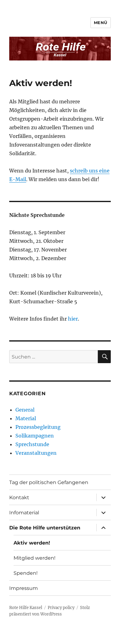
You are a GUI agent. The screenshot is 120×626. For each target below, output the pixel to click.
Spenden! (26, 573)
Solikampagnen (34, 436)
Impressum (23, 588)
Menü (100, 22)
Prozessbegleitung (38, 427)
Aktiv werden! (32, 543)
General (24, 410)
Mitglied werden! (34, 558)
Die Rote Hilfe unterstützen (44, 528)
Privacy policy (61, 607)
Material (25, 418)
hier (73, 319)
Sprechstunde (32, 444)
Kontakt (19, 497)
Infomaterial (24, 513)
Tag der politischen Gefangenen (48, 482)
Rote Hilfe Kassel (25, 607)
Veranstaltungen (36, 453)
